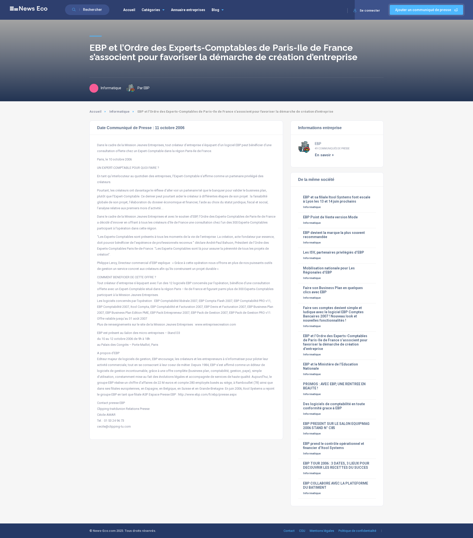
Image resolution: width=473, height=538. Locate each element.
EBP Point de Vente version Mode (330, 217)
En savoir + (324, 155)
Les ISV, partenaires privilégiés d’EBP (333, 252)
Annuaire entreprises (188, 10)
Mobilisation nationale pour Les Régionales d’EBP (329, 270)
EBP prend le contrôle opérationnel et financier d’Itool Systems (333, 446)
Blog (215, 10)
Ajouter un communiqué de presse (423, 10)
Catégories (151, 10)
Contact (289, 531)
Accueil (129, 10)
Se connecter (370, 10)
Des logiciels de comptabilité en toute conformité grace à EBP (334, 406)
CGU (302, 531)
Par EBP (143, 88)
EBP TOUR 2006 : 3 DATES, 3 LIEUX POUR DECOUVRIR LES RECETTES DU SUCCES (336, 465)
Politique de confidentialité (357, 531)
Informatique (119, 111)
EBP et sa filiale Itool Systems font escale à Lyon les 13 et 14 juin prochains (336, 199)
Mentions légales (322, 531)
